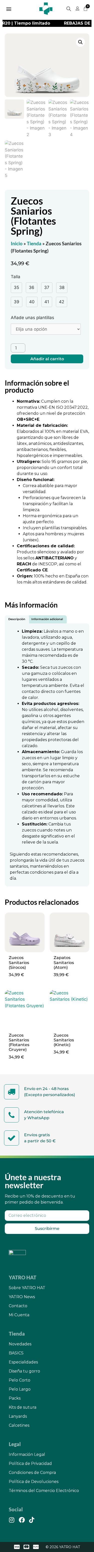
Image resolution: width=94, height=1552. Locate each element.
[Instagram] (12, 1520)
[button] (9, 9)
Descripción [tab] (16, 619)
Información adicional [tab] (47, 619)
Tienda (34, 243)
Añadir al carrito (47, 358)
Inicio (17, 243)
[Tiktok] (32, 1520)
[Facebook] (22, 1520)
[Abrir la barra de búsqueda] (68, 9)
